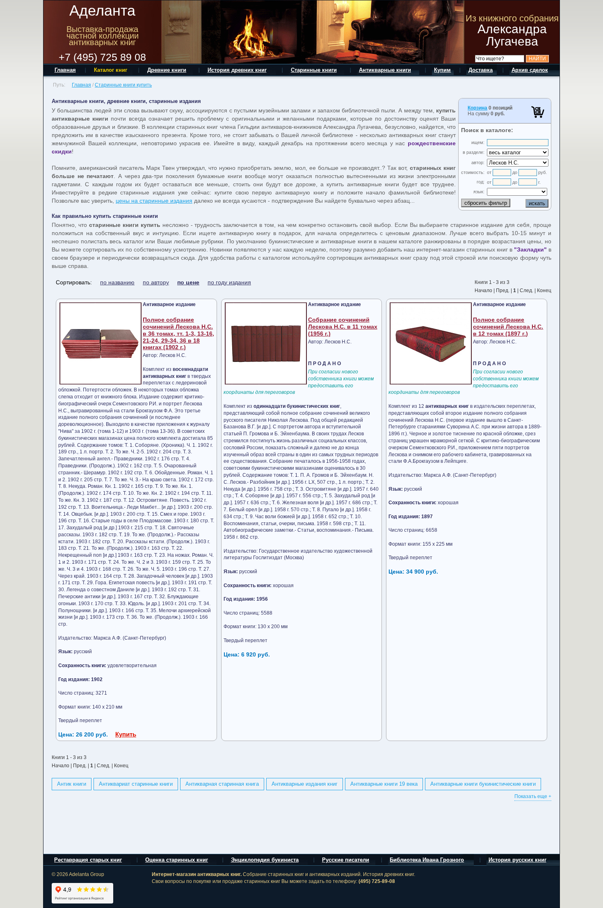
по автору (156, 282)
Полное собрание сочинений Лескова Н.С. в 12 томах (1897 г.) (508, 326)
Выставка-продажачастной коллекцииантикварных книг (102, 36)
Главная (81, 85)
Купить (125, 734)
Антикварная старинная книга (222, 784)
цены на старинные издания (154, 200)
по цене (188, 282)
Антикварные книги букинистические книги (483, 784)
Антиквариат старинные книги (136, 784)
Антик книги (71, 784)
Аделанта (102, 10)
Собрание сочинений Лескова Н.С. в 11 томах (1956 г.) (342, 326)
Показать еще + (532, 796)
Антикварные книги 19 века (384, 784)
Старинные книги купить (123, 85)
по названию (117, 282)
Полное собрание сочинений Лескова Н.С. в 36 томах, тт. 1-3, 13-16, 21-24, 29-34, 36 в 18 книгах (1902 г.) (178, 333)
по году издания (229, 282)
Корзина (477, 108)
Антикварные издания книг (305, 784)
